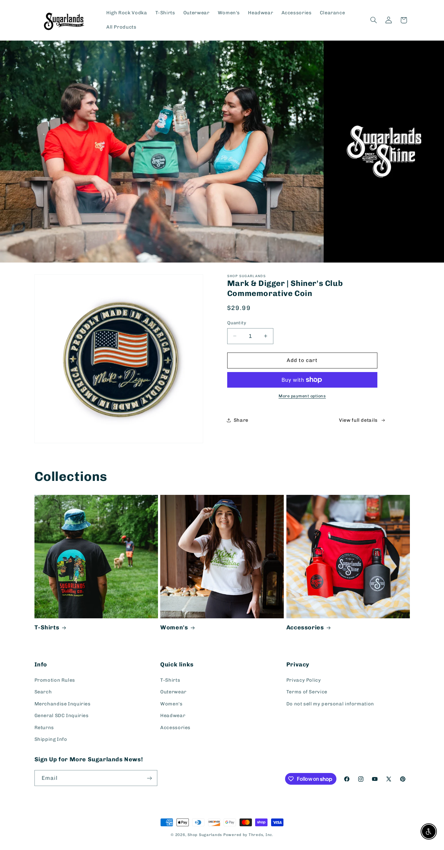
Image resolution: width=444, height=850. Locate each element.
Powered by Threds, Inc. (248, 834)
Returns (44, 727)
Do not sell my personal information (330, 704)
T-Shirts (46, 627)
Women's (174, 627)
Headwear (172, 715)
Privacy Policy (303, 680)
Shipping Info (50, 739)
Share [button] (241, 420)
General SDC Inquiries (61, 715)
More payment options (302, 395)
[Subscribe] (149, 778)
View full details (358, 420)
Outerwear (173, 692)
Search (43, 692)
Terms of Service (306, 692)
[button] (373, 20)
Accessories (305, 627)
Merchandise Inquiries (62, 704)
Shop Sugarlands (205, 834)
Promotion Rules (54, 680)
